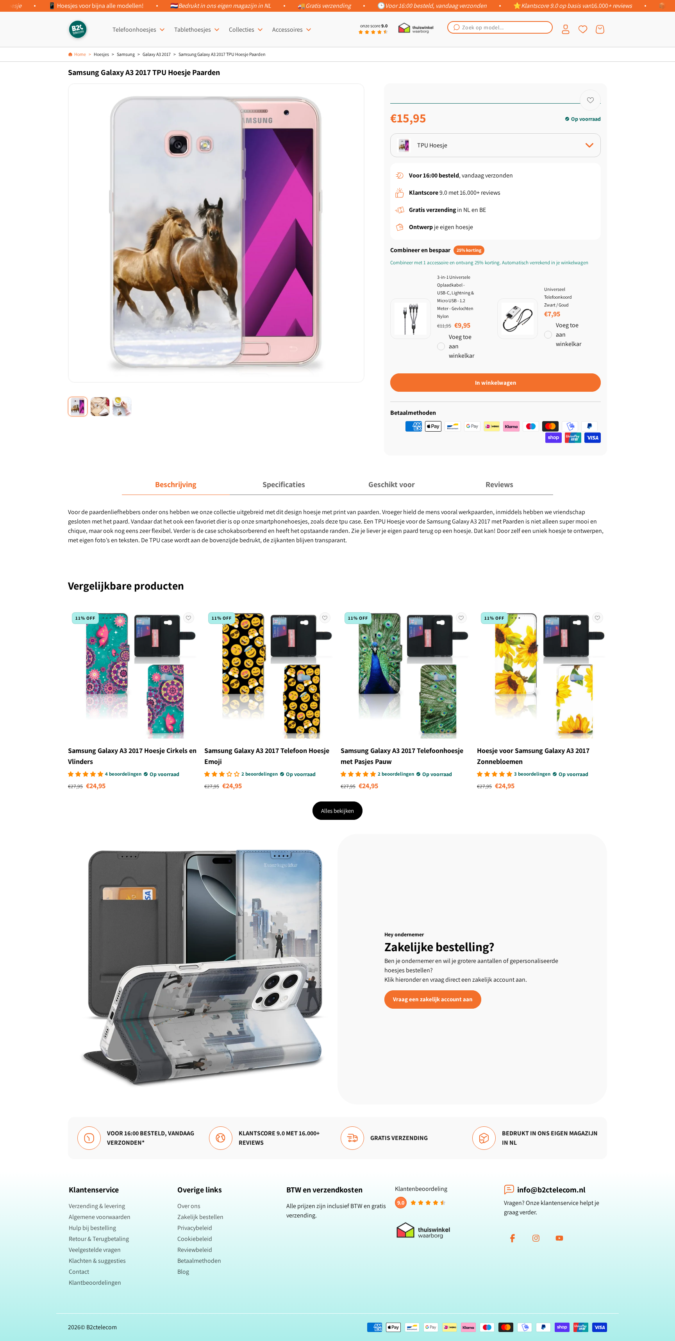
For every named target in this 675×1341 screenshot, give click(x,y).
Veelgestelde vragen (95, 1250)
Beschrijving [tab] (175, 484)
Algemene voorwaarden (99, 1217)
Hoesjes (101, 54)
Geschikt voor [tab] (391, 484)
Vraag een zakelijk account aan (433, 999)
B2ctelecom (101, 1327)
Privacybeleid (194, 1228)
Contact (79, 1271)
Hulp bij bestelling (92, 1228)
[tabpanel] (337, 526)
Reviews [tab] (499, 484)
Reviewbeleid (194, 1250)
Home (80, 54)
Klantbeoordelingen (95, 1282)
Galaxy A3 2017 (157, 54)
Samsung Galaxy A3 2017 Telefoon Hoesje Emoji (266, 756)
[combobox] (500, 27)
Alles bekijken (337, 810)
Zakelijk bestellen (200, 1217)
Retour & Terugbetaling (99, 1239)
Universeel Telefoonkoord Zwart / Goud (558, 297)
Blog (183, 1271)
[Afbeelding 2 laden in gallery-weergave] (100, 406)
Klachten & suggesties (97, 1261)
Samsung (126, 54)
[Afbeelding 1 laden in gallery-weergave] (78, 406)
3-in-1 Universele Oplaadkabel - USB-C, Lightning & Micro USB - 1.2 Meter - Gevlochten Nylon (455, 296)
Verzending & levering (97, 1206)
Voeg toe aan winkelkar (461, 346)
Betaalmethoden (199, 1261)
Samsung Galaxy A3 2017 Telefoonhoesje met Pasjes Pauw (402, 756)
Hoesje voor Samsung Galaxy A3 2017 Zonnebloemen (533, 756)
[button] (500, 27)
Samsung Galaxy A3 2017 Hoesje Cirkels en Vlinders (132, 756)
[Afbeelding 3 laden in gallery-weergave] (122, 406)
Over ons (188, 1206)
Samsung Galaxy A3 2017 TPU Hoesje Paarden (222, 54)
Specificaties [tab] (283, 484)
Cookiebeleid (194, 1239)
